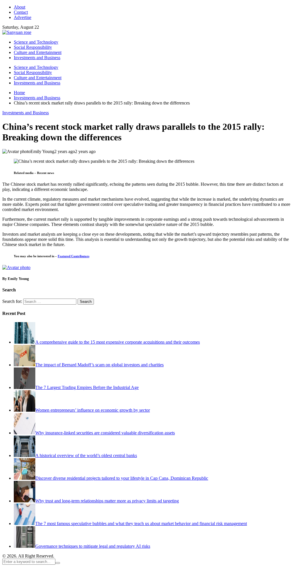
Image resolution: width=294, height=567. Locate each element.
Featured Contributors (73, 256)
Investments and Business (25, 112)
